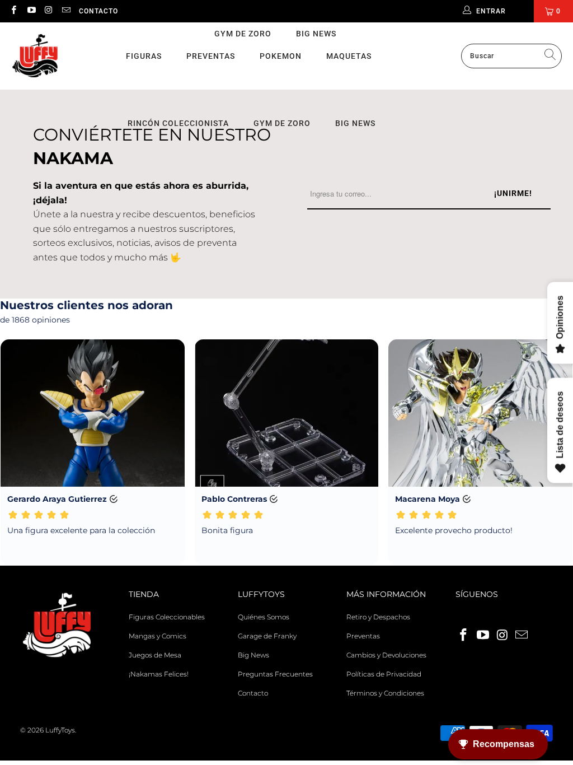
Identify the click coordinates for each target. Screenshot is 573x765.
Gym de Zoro (242, 33)
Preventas (210, 56)
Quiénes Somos (263, 617)
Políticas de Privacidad (383, 674)
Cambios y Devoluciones (386, 655)
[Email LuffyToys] (66, 11)
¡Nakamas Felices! (159, 674)
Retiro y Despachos (378, 617)
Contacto (98, 11)
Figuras (144, 56)
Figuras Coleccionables (167, 617)
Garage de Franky (267, 636)
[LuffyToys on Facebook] (13, 11)
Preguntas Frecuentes (275, 674)
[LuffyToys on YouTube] (30, 11)
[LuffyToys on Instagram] (48, 11)
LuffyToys (60, 730)
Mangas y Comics (157, 636)
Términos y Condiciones (385, 693)
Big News (316, 33)
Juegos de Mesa (155, 655)
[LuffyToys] (35, 56)
